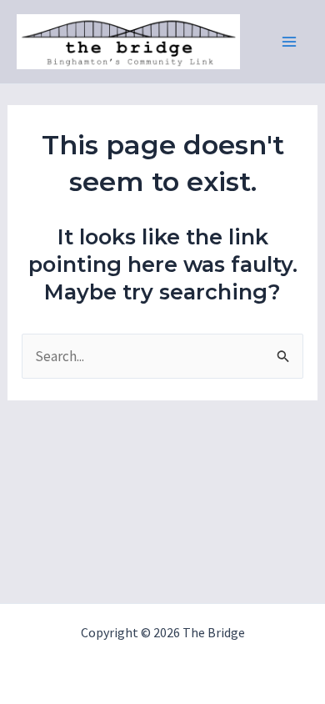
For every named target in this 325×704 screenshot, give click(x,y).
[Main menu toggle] (290, 42)
